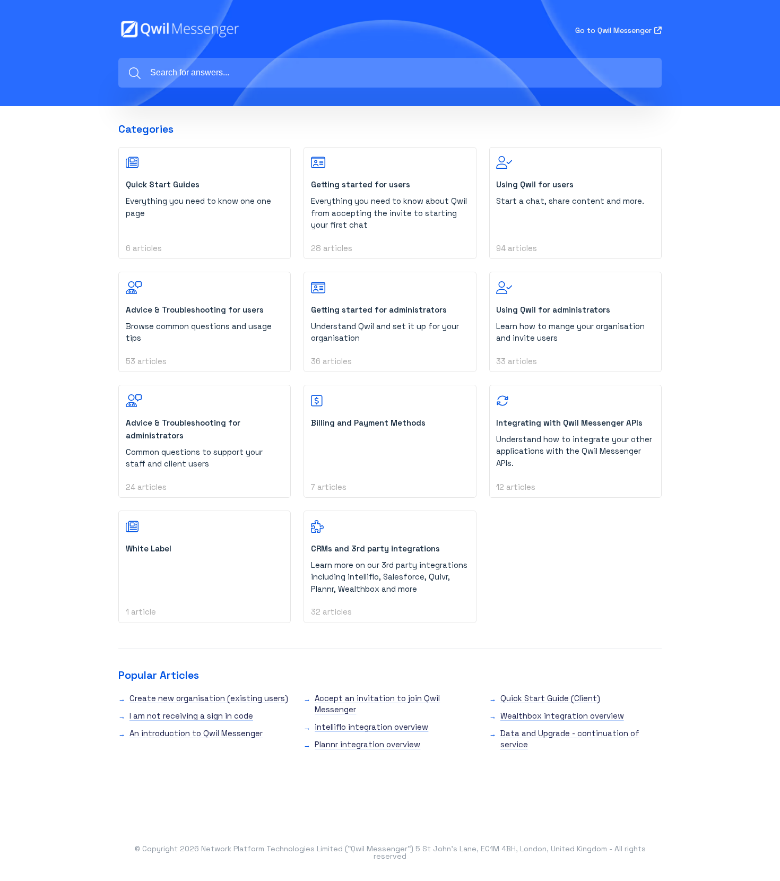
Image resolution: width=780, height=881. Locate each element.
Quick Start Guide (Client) (550, 698)
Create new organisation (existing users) (208, 698)
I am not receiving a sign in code (191, 716)
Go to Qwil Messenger (613, 30)
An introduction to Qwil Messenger (196, 733)
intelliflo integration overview (371, 727)
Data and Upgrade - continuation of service (569, 738)
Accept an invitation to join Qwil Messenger (377, 703)
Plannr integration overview (367, 744)
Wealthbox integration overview (562, 716)
